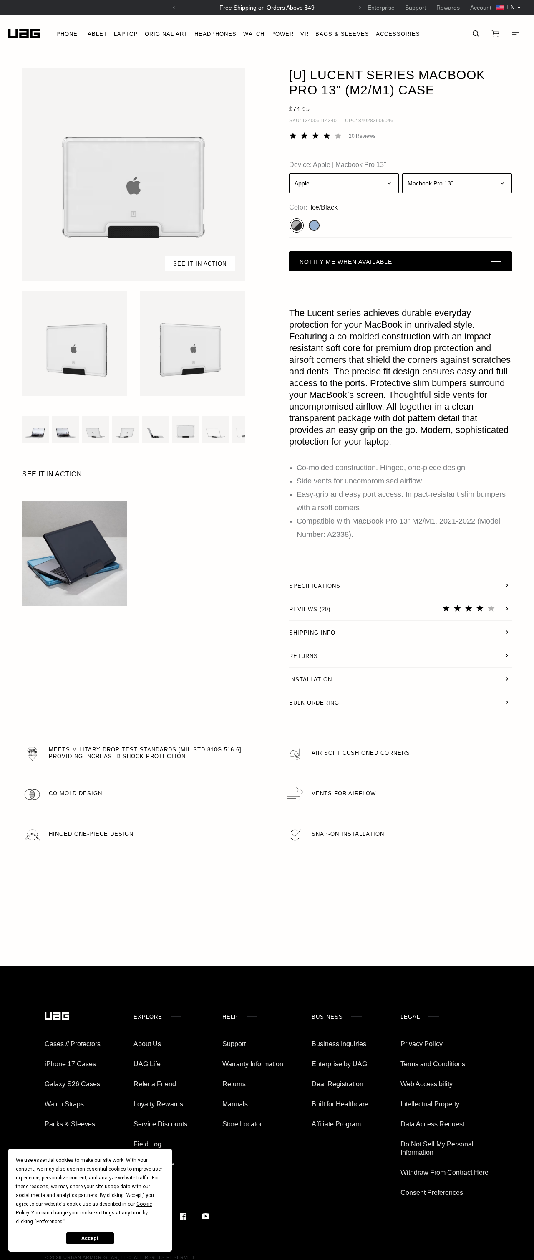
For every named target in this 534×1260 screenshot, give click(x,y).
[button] (133, 174)
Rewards (448, 7)
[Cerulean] (314, 225)
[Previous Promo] (174, 7)
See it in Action (200, 264)
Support (415, 7)
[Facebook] (183, 1216)
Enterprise (381, 7)
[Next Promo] (360, 7)
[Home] (24, 33)
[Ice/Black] (296, 225)
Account (480, 7)
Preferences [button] (49, 1222)
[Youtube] (205, 1216)
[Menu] (516, 33)
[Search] (476, 33)
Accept (90, 1238)
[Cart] (496, 33)
